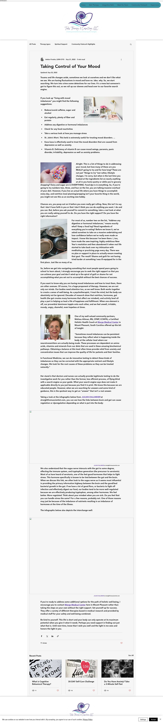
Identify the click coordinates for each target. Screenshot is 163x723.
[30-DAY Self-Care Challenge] (82, 669)
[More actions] (121, 59)
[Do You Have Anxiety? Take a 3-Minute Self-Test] (117, 669)
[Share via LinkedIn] (52, 636)
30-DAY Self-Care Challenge (81, 681)
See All (131, 655)
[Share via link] (58, 636)
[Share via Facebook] (41, 636)
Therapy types (45, 44)
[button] (131, 44)
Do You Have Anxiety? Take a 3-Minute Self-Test (116, 682)
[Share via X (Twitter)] (47, 636)
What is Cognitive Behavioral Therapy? (41, 682)
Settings (143, 719)
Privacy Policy (87, 719)
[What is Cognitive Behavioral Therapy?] (45, 669)
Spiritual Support (61, 44)
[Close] (160, 719)
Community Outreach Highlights (83, 44)
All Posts (32, 44)
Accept (153, 719)
